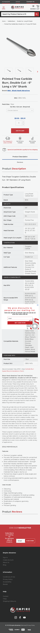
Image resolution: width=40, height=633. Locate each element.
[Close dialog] (37, 305)
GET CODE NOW (20, 323)
